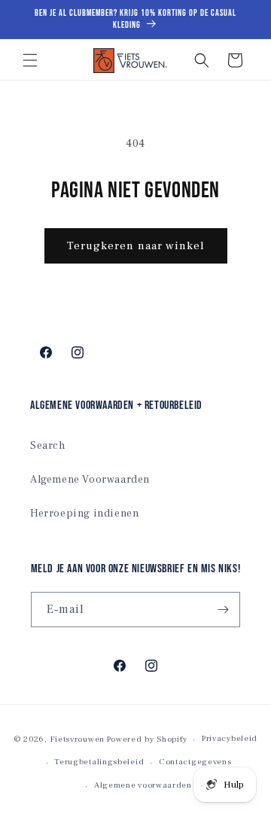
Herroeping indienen (84, 513)
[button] (30, 60)
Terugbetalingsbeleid (99, 761)
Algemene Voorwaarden (90, 479)
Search (47, 446)
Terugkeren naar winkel (136, 246)
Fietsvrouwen (77, 739)
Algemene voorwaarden (143, 785)
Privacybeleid (229, 738)
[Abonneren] (222, 609)
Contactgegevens (195, 761)
